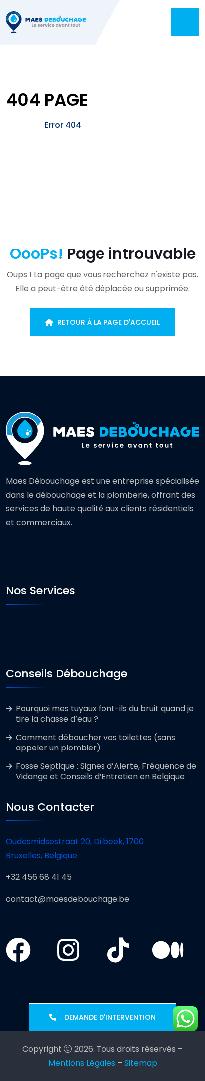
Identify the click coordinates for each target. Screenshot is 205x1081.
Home (18, 125)
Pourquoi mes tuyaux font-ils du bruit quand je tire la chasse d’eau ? (105, 713)
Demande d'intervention (106, 1017)
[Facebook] (18, 949)
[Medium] (168, 949)
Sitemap (140, 1063)
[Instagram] (68, 949)
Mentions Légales (81, 1063)
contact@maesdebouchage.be (67, 899)
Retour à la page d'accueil (108, 322)
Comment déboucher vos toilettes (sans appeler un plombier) (95, 742)
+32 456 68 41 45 (39, 877)
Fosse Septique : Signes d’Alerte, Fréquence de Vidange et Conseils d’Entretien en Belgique (106, 771)
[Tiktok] (118, 949)
